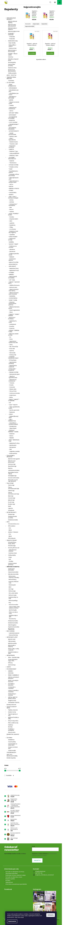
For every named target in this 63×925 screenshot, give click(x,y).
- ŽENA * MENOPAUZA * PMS (13, 440)
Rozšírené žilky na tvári (13, 597)
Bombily (10, 727)
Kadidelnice (11, 739)
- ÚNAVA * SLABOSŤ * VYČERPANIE (13, 400)
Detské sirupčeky (11, 758)
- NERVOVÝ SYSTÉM (13, 262)
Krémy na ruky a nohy (13, 612)
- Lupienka (11, 223)
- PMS (10, 449)
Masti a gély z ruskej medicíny (13, 649)
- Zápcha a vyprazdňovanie (13, 377)
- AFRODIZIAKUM (12, 88)
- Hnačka (11, 385)
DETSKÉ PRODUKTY (11, 512)
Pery (10, 602)
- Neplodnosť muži (14, 270)
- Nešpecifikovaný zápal (13, 417)
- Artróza (11, 200)
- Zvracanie (12, 387)
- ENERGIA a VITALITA (13, 188)
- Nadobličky (12, 296)
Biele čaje (10, 496)
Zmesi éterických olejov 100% (12, 660)
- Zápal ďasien (12, 428)
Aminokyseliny (12, 62)
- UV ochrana (12, 229)
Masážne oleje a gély (13, 616)
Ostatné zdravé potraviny (12, 564)
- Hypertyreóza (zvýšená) (13, 366)
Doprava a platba (10, 879)
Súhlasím (50, 915)
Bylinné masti (11, 639)
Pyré (10, 559)
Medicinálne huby (13, 41)
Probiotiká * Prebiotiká (11, 34)
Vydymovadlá (12, 750)
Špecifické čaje (12, 466)
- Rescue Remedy (13, 635)
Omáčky (11, 561)
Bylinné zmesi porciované (11, 461)
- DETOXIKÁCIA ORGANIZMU (12, 128)
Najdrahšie (44, 24)
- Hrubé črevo (12, 395)
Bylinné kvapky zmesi (13, 31)
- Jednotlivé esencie (13, 633)
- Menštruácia (12, 445)
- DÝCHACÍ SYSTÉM (13, 165)
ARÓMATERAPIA (11, 655)
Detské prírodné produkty (12, 517)
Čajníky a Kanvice (13, 710)
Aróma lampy (12, 665)
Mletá (10, 530)
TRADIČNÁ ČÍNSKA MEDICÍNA (11, 77)
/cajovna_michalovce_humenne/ (44, 875)
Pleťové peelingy (13, 600)
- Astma (11, 111)
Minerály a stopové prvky (13, 59)
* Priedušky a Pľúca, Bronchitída (14, 175)
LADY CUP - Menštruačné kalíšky (12, 755)
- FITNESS (10, 190)
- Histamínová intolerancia (12, 380)
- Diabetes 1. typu (13, 151)
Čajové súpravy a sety (13, 714)
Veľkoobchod (9, 882)
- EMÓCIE (10, 186)
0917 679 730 (38, 873)
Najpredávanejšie (29, 26)
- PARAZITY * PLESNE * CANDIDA (13, 315)
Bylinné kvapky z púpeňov (12, 28)
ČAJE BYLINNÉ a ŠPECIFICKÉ (11, 456)
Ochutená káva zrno (13, 524)
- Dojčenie (11, 161)
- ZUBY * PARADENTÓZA (12, 420)
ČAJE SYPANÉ (10, 483)
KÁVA (8, 522)
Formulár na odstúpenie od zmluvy (15, 871)
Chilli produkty (12, 555)
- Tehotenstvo (12, 163)
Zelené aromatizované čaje (13, 493)
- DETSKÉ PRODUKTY (13, 131)
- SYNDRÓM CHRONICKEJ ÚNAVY (13, 357)
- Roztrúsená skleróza (12, 259)
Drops (10, 557)
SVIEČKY (9, 667)
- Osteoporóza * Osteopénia (13, 204)
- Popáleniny (12, 225)
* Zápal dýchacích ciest (13, 178)
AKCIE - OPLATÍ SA (11, 75)
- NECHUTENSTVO (12, 264)
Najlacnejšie (36, 24)
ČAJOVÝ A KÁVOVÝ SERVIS (12, 707)
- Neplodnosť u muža (13, 321)
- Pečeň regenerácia (14, 310)
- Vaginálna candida (14, 451)
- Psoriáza (11, 217)
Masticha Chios (12, 68)
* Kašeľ (10, 169)
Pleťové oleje (12, 591)
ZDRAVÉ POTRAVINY (12, 540)
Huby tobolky (12, 43)
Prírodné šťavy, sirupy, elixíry (12, 543)
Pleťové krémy (12, 579)
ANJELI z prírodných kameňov (13, 681)
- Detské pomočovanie (12, 133)
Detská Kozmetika (13, 623)
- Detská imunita (13, 142)
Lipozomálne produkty (11, 65)
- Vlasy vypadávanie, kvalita (14, 407)
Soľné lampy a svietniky (12, 694)
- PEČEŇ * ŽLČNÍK (12, 300)
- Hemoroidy (12, 353)
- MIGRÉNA (11, 242)
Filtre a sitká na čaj (13, 723)
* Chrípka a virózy (13, 167)
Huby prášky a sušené (12, 45)
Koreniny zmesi (13, 553)
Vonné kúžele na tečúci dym (12, 744)
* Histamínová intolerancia (12, 108)
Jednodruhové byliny (13, 470)
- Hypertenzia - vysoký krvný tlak (13, 341)
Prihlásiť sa (37, 860)
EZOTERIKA (9, 737)
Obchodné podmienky (12, 873)
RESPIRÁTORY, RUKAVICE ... (13, 735)
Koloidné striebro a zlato (13, 652)
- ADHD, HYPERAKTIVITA (12, 85)
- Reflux (11, 397)
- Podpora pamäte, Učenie (14, 254)
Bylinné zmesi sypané (14, 459)
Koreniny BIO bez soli (13, 548)
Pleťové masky (13, 595)
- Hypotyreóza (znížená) (12, 362)
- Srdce (11, 339)
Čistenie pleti (12, 585)
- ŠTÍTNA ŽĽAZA (12, 360)
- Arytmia (11, 350)
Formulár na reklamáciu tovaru (14, 877)
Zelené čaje (11, 490)
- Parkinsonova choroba (13, 246)
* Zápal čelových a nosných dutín (14, 181)
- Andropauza (12, 324)
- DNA (10, 207)
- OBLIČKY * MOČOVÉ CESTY (14, 282)
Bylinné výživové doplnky (12, 22)
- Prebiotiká (12, 39)
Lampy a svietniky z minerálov (13, 691)
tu (24, 917)
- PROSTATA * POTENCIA (12, 318)
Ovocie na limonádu (13, 478)
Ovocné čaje (11, 498)
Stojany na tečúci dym (13, 747)
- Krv (10, 337)
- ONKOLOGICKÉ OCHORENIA (12, 277)
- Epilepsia (11, 257)
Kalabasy (10, 725)
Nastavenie (12, 921)
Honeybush (11, 510)
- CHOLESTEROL (12, 192)
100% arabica (11, 526)
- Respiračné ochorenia (12, 146)
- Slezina (11, 436)
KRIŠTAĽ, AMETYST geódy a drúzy (13, 697)
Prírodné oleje (12, 545)
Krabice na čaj (12, 712)
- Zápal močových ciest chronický (14, 293)
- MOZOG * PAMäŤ (13, 244)
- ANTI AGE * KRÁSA (13, 113)
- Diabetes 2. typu (13, 155)
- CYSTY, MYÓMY (12, 122)
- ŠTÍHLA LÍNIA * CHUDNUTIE (12, 369)
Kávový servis (11, 732)
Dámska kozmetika (13, 574)
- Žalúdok (11, 438)
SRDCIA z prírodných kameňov (13, 677)
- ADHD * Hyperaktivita (12, 139)
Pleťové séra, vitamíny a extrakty (14, 576)
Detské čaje (11, 514)
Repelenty (11, 629)
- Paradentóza (12, 426)
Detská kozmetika (13, 520)
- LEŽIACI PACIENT (12, 236)
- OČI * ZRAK (11, 280)
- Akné (10, 221)
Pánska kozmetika (13, 621)
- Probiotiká (12, 36)
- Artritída (11, 202)
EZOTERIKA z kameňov (11, 684)
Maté (9, 506)
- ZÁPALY (10, 414)
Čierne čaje (11, 485)
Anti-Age (11, 589)
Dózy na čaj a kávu (13, 721)
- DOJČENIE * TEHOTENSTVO (12, 158)
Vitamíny (10, 57)
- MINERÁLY (11, 274)
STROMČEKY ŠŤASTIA (13, 702)
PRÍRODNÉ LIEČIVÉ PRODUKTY (11, 18)
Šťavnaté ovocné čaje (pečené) (13, 480)
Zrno (10, 528)
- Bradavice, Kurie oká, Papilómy (13, 231)
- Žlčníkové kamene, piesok (14, 307)
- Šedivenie (12, 412)
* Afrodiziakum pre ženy (14, 90)
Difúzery (10, 663)
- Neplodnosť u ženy (14, 443)
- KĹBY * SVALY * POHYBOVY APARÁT (13, 197)
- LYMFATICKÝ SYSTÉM (11, 239)
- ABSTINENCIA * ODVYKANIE (12, 97)
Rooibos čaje (11, 504)
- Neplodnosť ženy (14, 268)
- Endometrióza (13, 453)
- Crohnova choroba (14, 393)
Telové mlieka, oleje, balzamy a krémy (14, 607)
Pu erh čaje (11, 502)
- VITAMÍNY (11, 272)
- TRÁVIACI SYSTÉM (13, 372)
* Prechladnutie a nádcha (13, 171)
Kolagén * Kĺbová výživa (12, 54)
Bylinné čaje (11, 500)
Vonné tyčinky (12, 742)
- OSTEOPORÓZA (12, 298)
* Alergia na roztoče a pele (14, 102)
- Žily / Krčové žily (13, 346)
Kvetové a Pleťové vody (13, 582)
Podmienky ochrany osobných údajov (16, 875)
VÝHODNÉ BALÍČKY (11, 752)
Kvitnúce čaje (11, 464)
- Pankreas (11, 434)
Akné (10, 587)
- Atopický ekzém (13, 219)
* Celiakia (11, 105)
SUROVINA (10, 673)
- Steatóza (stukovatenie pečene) (12, 303)
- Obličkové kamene (14, 285)
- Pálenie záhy (12, 389)
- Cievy (11, 344)
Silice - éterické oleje (13, 657)
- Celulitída (12, 234)
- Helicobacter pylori (14, 374)
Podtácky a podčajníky (11, 729)
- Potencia (11, 328)
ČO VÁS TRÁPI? (11, 82)
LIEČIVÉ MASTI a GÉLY (12, 637)
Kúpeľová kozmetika (13, 627)
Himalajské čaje (12, 475)
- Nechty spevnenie (14, 410)
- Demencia (12, 251)
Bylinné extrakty (12, 643)
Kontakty (8, 880)
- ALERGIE (10, 100)
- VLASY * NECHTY (13, 405)
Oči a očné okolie (13, 593)
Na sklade (10, 775)
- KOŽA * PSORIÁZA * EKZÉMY (13, 214)
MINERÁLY (10, 671)
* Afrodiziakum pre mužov (14, 94)
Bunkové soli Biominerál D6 (12, 70)
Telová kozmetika (13, 604)
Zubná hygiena (12, 625)
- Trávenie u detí (13, 144)
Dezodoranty (12, 618)
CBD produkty (12, 641)
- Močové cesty (13, 287)
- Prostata (11, 326)
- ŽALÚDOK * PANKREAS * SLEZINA (13, 431)
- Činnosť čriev (13, 391)
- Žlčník (11, 312)
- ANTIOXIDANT (12, 115)
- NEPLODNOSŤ (12, 266)
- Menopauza (12, 447)
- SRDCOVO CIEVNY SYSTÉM (13, 334)
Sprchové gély (13, 610)
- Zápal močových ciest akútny (14, 290)
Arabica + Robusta (13, 532)
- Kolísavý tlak (12, 355)
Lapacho (10, 508)
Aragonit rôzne (12, 700)
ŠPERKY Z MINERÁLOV (13, 675)
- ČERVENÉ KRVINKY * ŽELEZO (13, 125)
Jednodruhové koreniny (12, 550)
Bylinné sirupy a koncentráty (12, 51)
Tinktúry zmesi (12, 48)
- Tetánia (11, 211)
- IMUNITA (10, 194)
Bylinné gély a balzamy (12, 646)
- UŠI (9, 402)
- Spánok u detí (13, 136)
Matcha (10, 468)
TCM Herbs (11, 80)
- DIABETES (11, 149)
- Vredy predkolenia (14, 153)
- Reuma (11, 209)
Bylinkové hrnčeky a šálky (13, 718)
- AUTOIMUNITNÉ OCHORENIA (12, 117)
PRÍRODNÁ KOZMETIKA (13, 566)
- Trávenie (11, 383)
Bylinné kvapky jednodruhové (12, 25)
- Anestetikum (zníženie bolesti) (13, 423)
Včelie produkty (12, 73)
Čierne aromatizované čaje (13, 488)
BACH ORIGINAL (11, 631)
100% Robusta (11, 538)
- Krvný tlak (12, 348)
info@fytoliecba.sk (40, 871)
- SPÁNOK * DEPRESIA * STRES (13, 331)
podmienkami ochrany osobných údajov (44, 854)
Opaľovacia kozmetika (11, 569)
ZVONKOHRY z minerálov (12, 687)
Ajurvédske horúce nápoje (13, 473)
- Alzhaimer (12, 249)
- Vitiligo (11, 227)
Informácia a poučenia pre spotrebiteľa (16, 884)
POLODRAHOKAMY (11, 669)
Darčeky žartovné (11, 704)
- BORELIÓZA (11, 120)
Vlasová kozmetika (13, 572)
